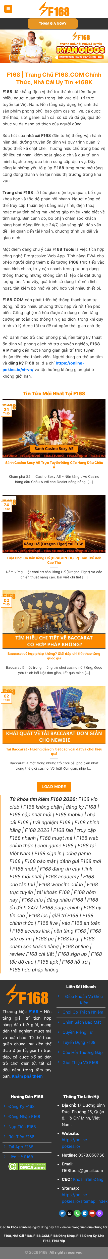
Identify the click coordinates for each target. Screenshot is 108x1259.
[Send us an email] (69, 1213)
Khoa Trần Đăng (88, 1179)
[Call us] (77, 1213)
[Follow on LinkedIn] (84, 1213)
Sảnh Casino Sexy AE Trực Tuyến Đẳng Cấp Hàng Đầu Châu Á (54, 465)
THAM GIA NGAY (53, 23)
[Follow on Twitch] (99, 1213)
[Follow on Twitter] (62, 1213)
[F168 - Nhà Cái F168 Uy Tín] (54, 9)
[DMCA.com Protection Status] (27, 1165)
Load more (54, 786)
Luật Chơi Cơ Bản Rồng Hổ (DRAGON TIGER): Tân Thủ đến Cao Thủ (54, 560)
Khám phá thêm (27, 1076)
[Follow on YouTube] (92, 1213)
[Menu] (8, 9)
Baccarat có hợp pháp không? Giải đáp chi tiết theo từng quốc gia (54, 656)
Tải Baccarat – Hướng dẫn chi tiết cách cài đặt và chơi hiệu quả (54, 751)
